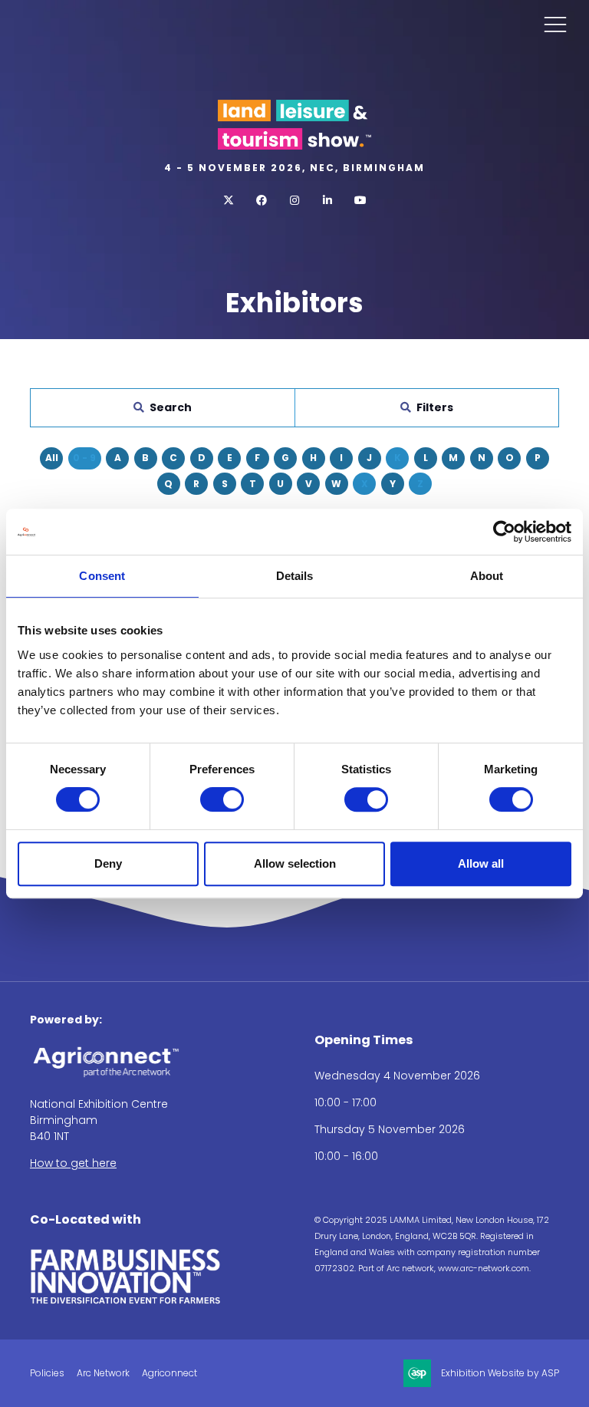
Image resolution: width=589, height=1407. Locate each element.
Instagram (294, 200)
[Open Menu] (555, 24)
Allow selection (295, 863)
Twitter (228, 200)
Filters (434, 407)
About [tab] (487, 575)
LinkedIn (327, 200)
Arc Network (103, 1373)
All (51, 457)
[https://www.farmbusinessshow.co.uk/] (126, 1301)
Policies (47, 1373)
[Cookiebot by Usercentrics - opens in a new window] (504, 531)
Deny (108, 863)
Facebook (261, 200)
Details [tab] (295, 575)
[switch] (222, 799)
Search (171, 407)
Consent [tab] (102, 575)
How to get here (73, 1163)
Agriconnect (169, 1373)
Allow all (481, 863)
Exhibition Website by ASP (500, 1373)
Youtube (360, 200)
